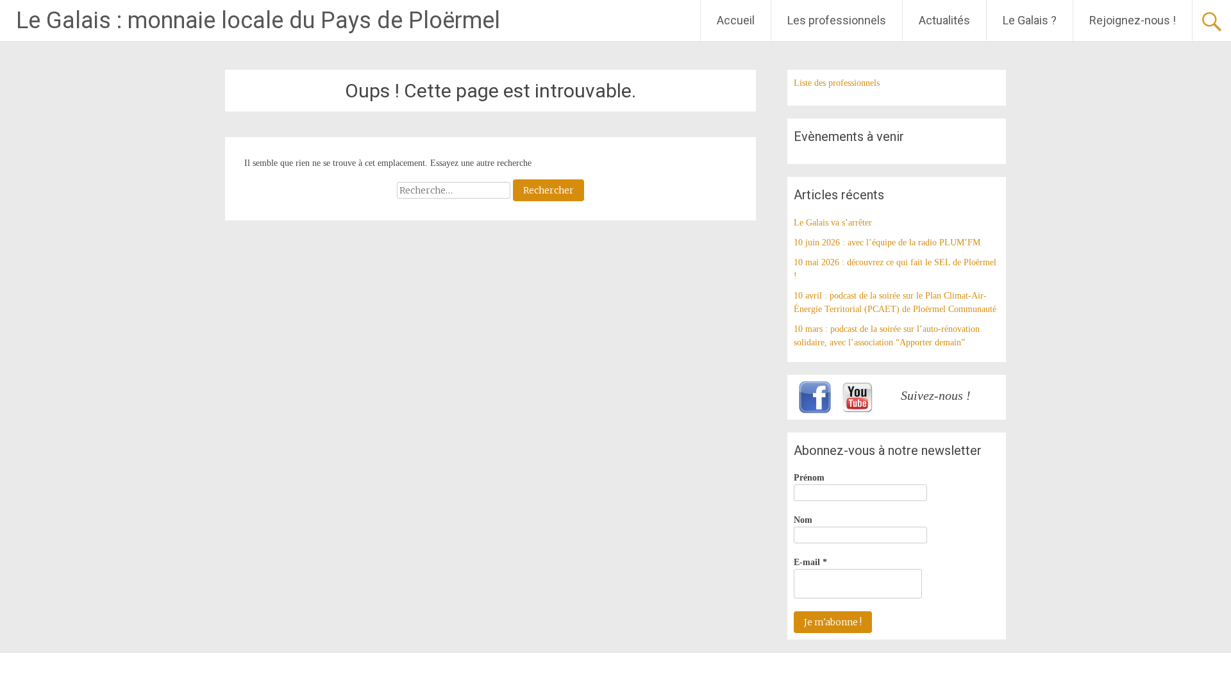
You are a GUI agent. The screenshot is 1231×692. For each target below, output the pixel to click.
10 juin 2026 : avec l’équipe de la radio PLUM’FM (887, 242)
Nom (803, 520)
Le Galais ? (1030, 20)
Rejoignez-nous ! (1132, 20)
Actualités (944, 20)
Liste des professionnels (837, 83)
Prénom (809, 477)
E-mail (810, 562)
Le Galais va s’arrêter (833, 222)
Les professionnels (836, 20)
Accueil (736, 20)
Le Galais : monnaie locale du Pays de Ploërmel (258, 20)
